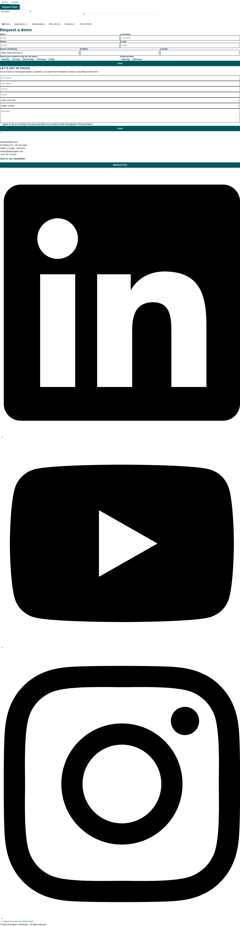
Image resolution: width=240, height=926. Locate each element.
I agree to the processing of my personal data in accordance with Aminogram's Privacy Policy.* (47, 124)
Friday (52, 59)
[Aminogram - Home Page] (120, 17)
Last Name (125, 34)
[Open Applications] (27, 24)
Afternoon (137, 59)
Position (84, 49)
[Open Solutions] (75, 24)
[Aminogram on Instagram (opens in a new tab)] (122, 918)
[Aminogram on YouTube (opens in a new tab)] (122, 647)
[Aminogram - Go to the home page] (1, 132)
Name (3, 34)
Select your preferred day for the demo (18, 57)
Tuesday (16, 59)
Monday (5, 59)
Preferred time (127, 57)
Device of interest (8, 49)
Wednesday (28, 59)
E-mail (123, 42)
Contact (14, 2)
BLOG (5, 2)
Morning (126, 59)
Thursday (41, 59)
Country (164, 49)
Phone (3, 42)
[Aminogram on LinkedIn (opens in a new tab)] (122, 437)
